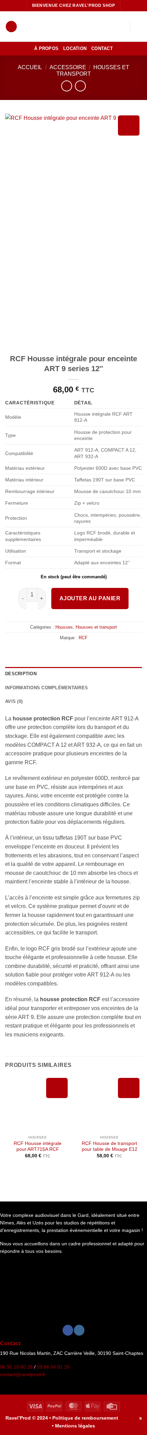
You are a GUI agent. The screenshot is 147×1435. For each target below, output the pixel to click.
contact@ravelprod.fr (22, 1374)
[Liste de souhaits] (121, 26)
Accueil (30, 67)
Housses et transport (96, 627)
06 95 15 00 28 (16, 1367)
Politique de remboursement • (86, 1418)
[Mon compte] (109, 26)
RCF (83, 637)
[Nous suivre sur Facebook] (68, 1330)
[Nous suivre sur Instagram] (79, 1330)
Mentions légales (75, 1425)
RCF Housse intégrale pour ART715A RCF (38, 1146)
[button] (11, 26)
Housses (64, 627)
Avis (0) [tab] (14, 701)
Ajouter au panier (89, 598)
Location (74, 48)
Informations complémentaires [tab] (46, 687)
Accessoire (68, 67)
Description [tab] (21, 673)
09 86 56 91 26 (53, 1367)
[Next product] (66, 85)
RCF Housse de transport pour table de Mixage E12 (109, 1146)
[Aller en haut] (128, 1424)
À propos (46, 48)
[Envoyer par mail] (77, 652)
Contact (102, 48)
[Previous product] (80, 85)
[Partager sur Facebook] (69, 652)
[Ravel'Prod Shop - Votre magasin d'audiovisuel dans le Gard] (72, 26)
